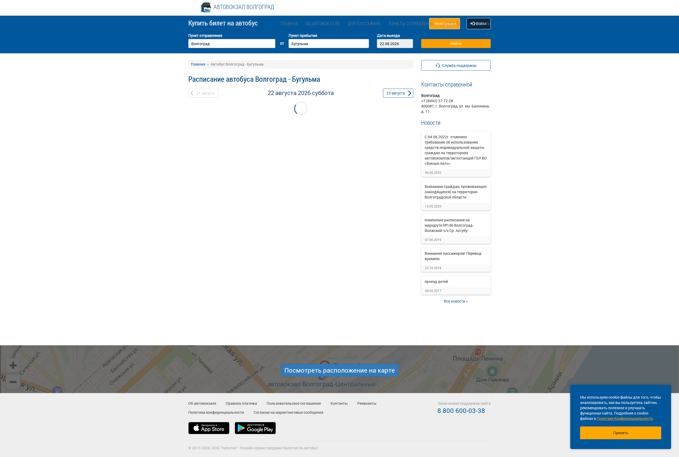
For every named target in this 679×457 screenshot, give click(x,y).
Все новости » (456, 301)
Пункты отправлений (412, 23)
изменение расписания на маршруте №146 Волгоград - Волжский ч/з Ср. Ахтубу (450, 225)
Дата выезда (388, 35)
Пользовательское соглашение (294, 403)
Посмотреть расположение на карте (339, 370)
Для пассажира (364, 23)
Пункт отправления (205, 35)
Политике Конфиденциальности (625, 418)
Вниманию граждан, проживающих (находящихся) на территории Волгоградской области (456, 192)
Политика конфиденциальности (216, 412)
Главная (289, 23)
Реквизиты (366, 403)
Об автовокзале (323, 23)
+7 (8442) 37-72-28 (437, 100)
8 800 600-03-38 (461, 410)
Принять (620, 432)
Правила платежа (241, 403)
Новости (452, 23)
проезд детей (436, 281)
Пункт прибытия (303, 35)
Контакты (480, 23)
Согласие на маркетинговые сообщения (288, 412)
